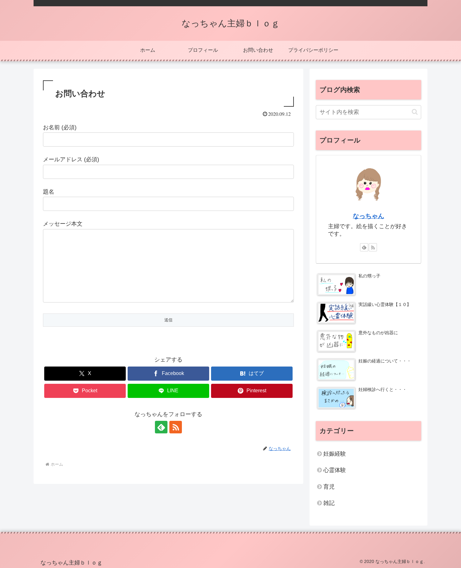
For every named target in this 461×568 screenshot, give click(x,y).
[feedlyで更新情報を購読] (161, 427)
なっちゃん (368, 215)
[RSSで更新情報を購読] (175, 427)
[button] (414, 111)
